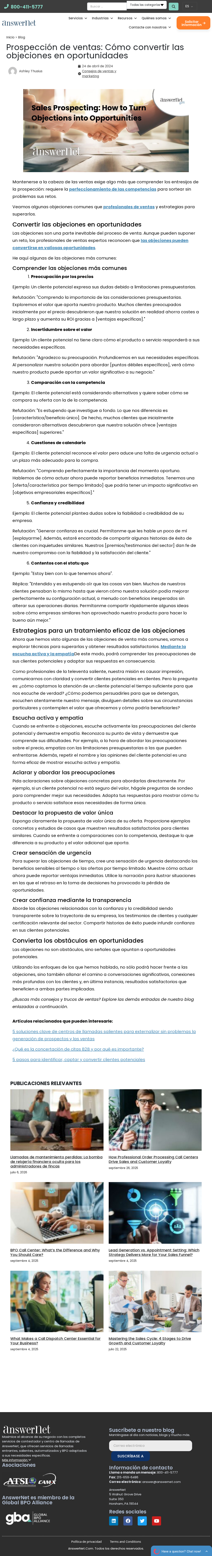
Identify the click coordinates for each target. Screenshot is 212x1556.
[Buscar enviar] (173, 6)
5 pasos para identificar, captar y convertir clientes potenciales (78, 1059)
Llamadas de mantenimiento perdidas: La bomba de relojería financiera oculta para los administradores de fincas (56, 1161)
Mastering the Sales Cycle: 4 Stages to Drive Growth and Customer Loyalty (150, 1341)
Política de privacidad (86, 1541)
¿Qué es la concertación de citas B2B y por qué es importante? (78, 1049)
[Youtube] (156, 1520)
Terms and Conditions (125, 1541)
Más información (15, 1460)
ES (187, 6)
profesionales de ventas (129, 207)
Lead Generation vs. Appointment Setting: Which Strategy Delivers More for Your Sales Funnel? (154, 1252)
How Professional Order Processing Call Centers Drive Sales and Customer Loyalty (153, 1159)
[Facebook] (127, 1520)
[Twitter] (142, 1520)
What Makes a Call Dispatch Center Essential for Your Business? (55, 1341)
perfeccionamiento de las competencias (112, 189)
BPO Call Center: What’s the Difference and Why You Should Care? (55, 1252)
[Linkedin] (113, 1520)
